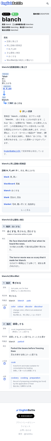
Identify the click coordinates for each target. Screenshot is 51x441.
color (13, 306)
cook (13, 362)
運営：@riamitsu (25, 434)
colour (20, 306)
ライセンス (25, 426)
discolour (38, 306)
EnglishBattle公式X (12, 151)
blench (21, 300)
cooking (24, 378)
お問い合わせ (25, 430)
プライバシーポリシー (25, 422)
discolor (28, 306)
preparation (35, 378)
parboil (21, 341)
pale (29, 300)
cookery (15, 378)
